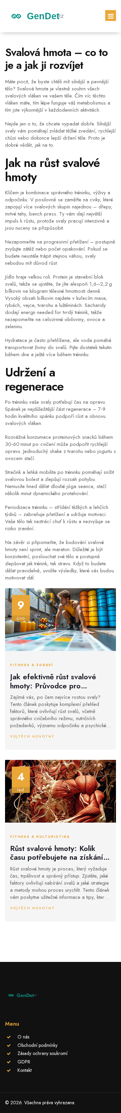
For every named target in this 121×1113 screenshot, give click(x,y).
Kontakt (24, 1070)
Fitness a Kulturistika (40, 836)
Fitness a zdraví (31, 665)
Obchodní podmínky (37, 1045)
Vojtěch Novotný (32, 736)
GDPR (23, 1061)
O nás (23, 1036)
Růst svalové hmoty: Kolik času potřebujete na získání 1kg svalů (56, 853)
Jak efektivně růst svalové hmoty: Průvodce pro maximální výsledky (53, 681)
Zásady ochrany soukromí (42, 1053)
